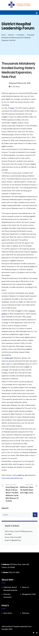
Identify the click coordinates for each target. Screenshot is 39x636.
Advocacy (25, 613)
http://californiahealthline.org (12, 478)
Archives (11, 35)
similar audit (9, 358)
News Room (7, 613)
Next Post (26, 489)
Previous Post (12, 493)
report (12, 108)
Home (4, 35)
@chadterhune (30, 475)
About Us (25, 587)
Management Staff (29, 594)
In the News (20, 35)
